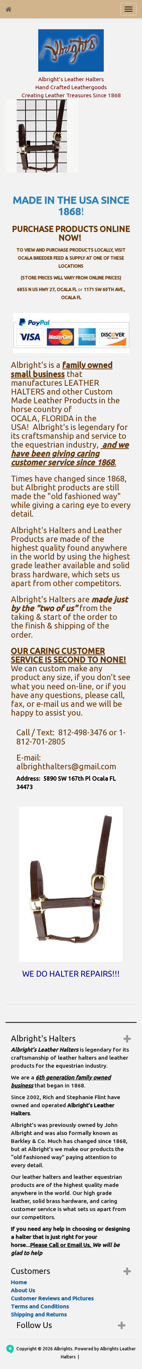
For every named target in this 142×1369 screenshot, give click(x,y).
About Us (23, 1290)
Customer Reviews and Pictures (52, 1298)
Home (19, 1282)
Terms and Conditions (40, 1306)
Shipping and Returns (39, 1314)
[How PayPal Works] (71, 332)
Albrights (63, 1348)
